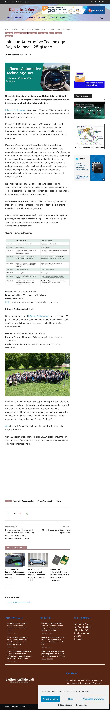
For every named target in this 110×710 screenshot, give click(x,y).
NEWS (51, 33)
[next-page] (11, 586)
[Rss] (103, 1)
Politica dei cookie (65, 705)
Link (7, 302)
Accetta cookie (50, 699)
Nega (70, 699)
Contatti (77, 636)
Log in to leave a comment (18, 602)
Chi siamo (78, 639)
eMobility (9, 36)
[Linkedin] (99, 1)
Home (7, 29)
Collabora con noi (81, 633)
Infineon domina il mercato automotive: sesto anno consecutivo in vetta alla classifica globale (37, 574)
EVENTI (24, 33)
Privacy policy (81, 705)
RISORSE (58, 33)
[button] (101, 18)
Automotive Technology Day (23, 501)
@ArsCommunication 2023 (15, 707)
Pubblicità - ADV (81, 630)
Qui (7, 426)
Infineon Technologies (16, 110)
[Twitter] (92, 1)
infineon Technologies (45, 501)
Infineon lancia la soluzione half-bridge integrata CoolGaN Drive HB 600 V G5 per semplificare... (59, 574)
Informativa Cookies (82, 627)
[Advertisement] (37, 471)
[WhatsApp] (26, 513)
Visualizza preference (93, 699)
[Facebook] (95, 1)
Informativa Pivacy (82, 624)
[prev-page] (7, 586)
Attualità (23, 29)
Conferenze (32, 33)
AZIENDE (15, 29)
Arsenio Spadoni (12, 54)
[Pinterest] (20, 513)
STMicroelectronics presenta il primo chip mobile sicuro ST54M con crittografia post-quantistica (53, 654)
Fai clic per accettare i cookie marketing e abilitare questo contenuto (89, 110)
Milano (58, 501)
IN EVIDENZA (42, 33)
